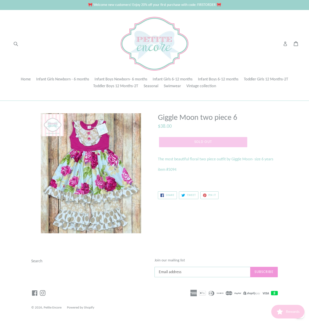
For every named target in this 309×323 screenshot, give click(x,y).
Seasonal (151, 86)
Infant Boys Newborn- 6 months (121, 79)
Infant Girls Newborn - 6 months (62, 79)
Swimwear (172, 86)
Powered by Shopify (80, 307)
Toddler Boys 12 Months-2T (115, 86)
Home (26, 79)
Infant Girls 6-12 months (173, 79)
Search (36, 261)
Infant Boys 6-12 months (218, 79)
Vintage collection (201, 86)
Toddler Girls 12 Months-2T (266, 79)
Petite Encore (53, 307)
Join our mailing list (169, 260)
